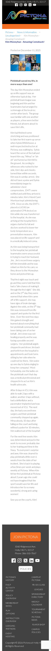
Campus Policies (36, 630)
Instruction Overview (12, 619)
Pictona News (36, 618)
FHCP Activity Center (10, 588)
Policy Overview (11, 596)
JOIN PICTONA (25, 537)
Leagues (38, 589)
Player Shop (38, 624)
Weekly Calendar (37, 603)
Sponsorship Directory (38, 595)
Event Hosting (10, 635)
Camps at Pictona (36, 578)
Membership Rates (12, 604)
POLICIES (25, 568)
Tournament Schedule (38, 610)
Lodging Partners (10, 627)
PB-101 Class (38, 585)
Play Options (10, 612)
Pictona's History (11, 578)
